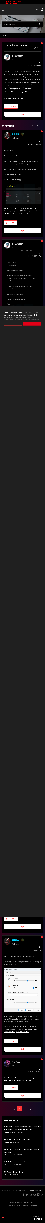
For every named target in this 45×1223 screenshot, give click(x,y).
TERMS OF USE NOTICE (16, 1203)
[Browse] (4, 9)
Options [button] (42, 36)
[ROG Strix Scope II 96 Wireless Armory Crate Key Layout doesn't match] (41, 126)
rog (22, 98)
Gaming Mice (8, 1142)
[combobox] (22, 24)
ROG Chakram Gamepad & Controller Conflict (17, 1139)
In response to (25, 250)
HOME (13, 1190)
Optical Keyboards (27, 92)
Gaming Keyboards (15, 89)
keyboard (8, 98)
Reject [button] (13, 324)
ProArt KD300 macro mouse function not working (19, 1162)
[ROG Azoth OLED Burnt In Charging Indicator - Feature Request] (38, 126)
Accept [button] (31, 324)
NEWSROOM (20, 1190)
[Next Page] (31, 1108)
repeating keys (16, 98)
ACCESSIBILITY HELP (33, 1190)
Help (36, 10)
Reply (22, 114)
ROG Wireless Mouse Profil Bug (13, 1172)
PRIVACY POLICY (29, 1203)
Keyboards (6, 36)
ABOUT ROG (6, 1190)
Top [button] (3, 1217)
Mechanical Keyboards (11, 92)
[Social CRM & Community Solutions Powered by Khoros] (38, 1218)
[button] (6, 106)
